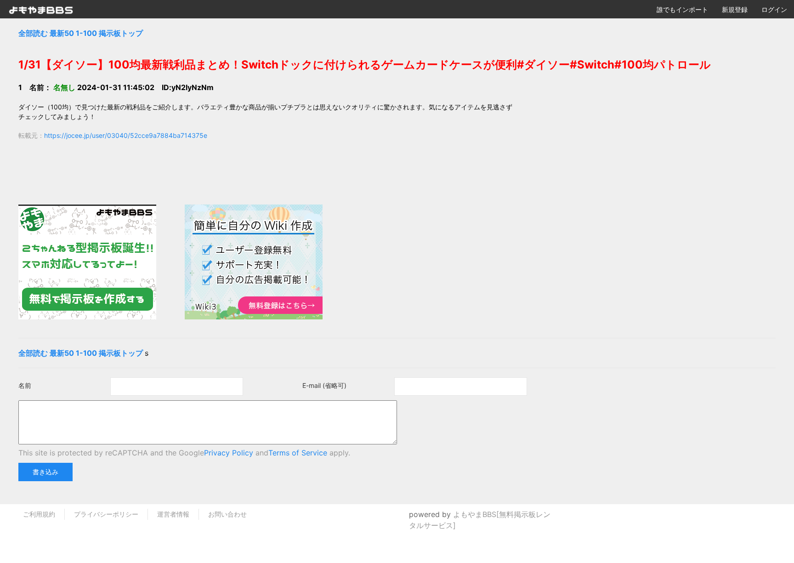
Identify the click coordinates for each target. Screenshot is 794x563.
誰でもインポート (682, 9)
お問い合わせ (227, 514)
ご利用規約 (39, 514)
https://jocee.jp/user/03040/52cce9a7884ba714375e (125, 135)
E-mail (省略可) (324, 385)
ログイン (774, 9)
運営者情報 (173, 514)
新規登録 (735, 9)
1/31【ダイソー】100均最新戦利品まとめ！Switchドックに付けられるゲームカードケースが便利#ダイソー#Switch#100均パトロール (364, 64)
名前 (24, 385)
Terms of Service (297, 452)
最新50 (62, 33)
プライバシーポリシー (106, 514)
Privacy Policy (228, 452)
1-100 (86, 33)
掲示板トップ (121, 33)
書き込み (45, 472)
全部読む (33, 33)
